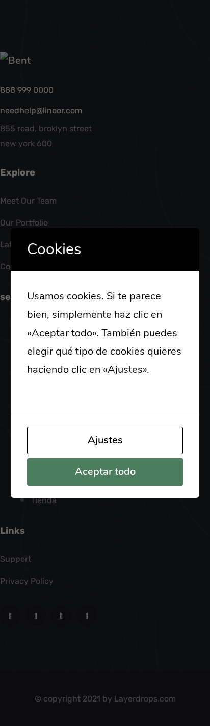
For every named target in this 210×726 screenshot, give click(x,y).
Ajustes (105, 440)
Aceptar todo (105, 472)
